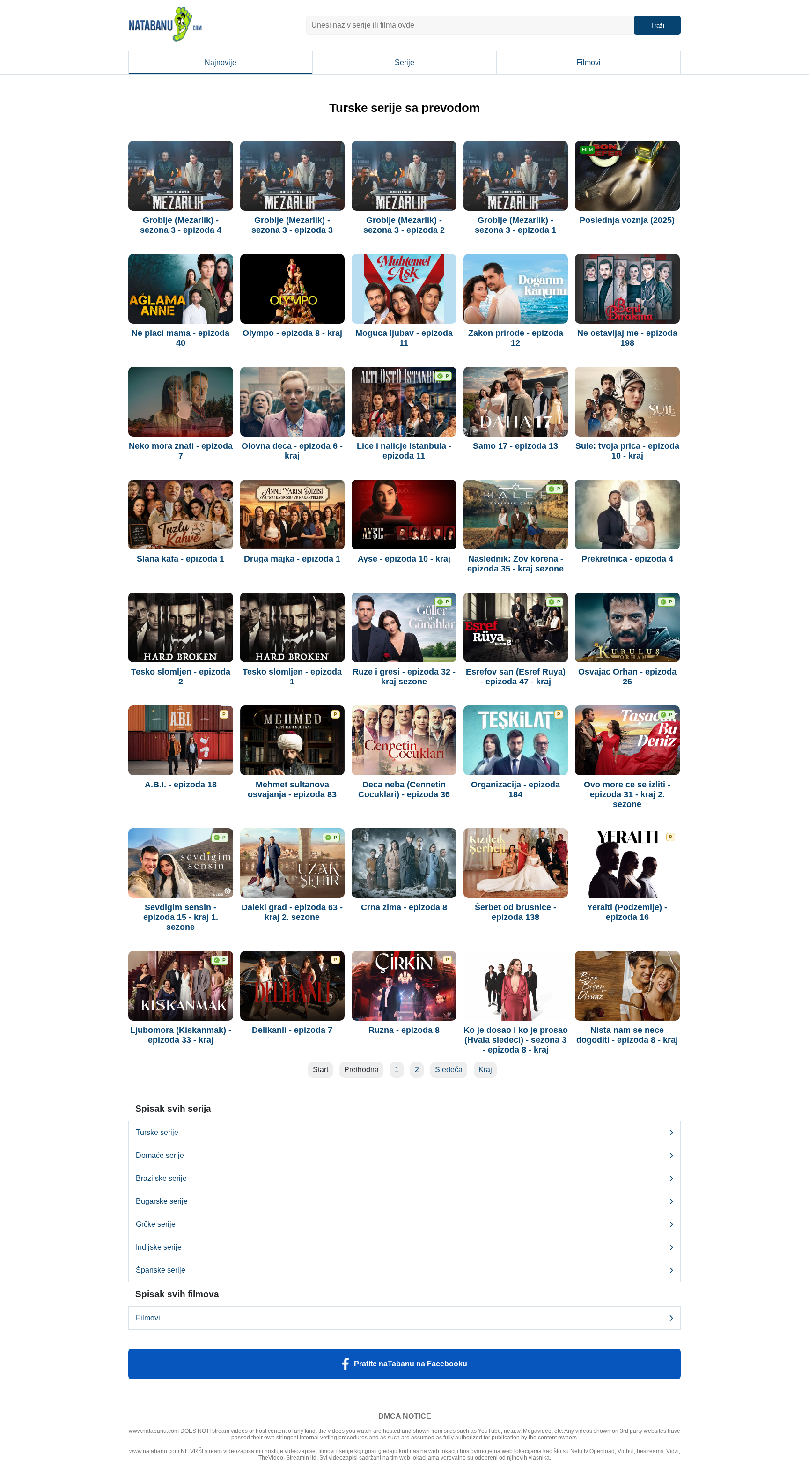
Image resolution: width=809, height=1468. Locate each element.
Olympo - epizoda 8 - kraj (292, 333)
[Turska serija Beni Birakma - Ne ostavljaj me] (627, 289)
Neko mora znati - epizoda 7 (181, 450)
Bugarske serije (162, 1201)
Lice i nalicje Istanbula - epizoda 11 (404, 450)
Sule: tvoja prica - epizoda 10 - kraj (627, 450)
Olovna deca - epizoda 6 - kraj (292, 450)
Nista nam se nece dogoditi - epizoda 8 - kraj (627, 1035)
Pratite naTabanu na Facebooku (410, 1364)
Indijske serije (159, 1247)
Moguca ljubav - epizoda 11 (404, 338)
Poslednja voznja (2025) (627, 220)
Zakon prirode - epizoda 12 (515, 338)
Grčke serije (156, 1224)
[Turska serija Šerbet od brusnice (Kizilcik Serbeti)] (515, 863)
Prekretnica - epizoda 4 (627, 558)
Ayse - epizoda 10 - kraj (404, 558)
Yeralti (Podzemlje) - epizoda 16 (627, 912)
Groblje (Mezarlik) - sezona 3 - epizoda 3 (292, 225)
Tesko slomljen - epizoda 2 (180, 676)
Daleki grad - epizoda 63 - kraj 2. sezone (292, 912)
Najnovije (220, 63)
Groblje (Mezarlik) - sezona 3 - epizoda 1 (515, 225)
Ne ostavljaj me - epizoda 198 (627, 338)
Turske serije (157, 1132)
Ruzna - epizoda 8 (404, 1030)
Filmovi (588, 63)
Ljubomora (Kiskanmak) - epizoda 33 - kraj (180, 1035)
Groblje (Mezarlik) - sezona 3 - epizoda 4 (180, 225)
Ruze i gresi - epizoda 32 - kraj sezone (404, 676)
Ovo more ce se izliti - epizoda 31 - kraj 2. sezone (627, 794)
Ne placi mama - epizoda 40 (180, 338)
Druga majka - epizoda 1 (292, 558)
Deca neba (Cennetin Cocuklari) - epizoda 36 (404, 789)
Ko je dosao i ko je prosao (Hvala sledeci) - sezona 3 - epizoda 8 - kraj (515, 1039)
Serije (404, 63)
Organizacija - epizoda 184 (515, 789)
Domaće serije (160, 1155)
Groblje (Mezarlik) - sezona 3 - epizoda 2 (404, 225)
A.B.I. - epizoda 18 (181, 784)
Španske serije (160, 1270)
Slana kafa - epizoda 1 (180, 558)
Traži (657, 25)
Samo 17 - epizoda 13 (515, 446)
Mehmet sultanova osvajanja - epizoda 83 (292, 789)
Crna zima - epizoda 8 (404, 907)
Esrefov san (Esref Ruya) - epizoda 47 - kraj (516, 676)
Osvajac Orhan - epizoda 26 (627, 676)
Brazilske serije (161, 1178)
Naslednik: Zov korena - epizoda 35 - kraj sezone (515, 563)
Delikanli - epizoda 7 (292, 1030)
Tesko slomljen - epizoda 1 (292, 676)
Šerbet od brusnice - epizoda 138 (515, 912)
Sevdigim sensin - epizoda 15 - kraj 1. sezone (180, 917)
